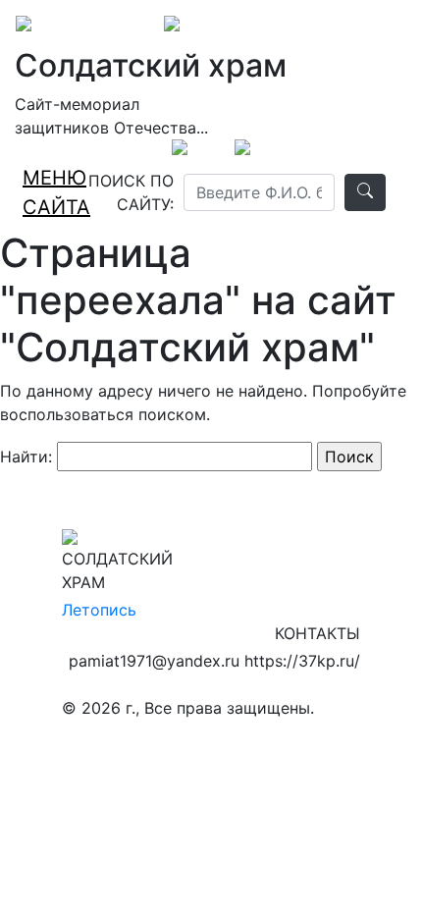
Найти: (26, 456)
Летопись (99, 609)
